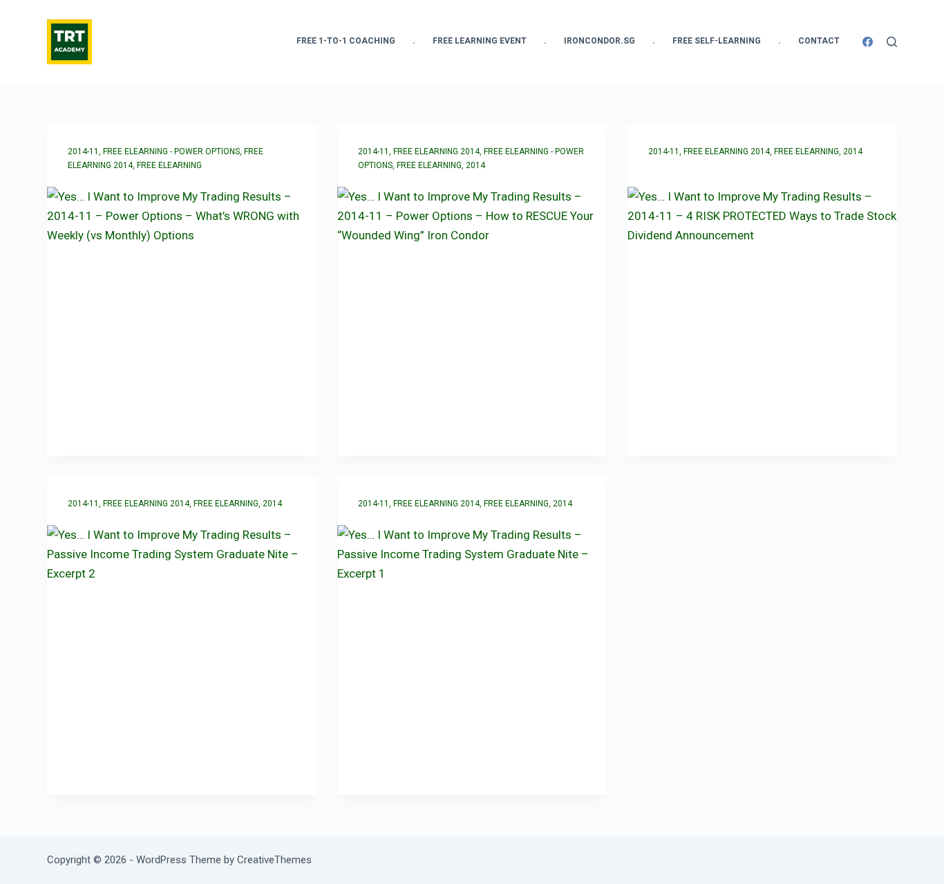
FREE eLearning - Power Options (171, 151)
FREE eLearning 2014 (436, 151)
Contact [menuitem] (819, 41)
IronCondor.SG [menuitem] (599, 41)
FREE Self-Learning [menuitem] (716, 41)
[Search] (892, 42)
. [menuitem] (414, 41)
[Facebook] (867, 42)
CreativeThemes (274, 860)
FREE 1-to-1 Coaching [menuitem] (345, 41)
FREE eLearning (169, 165)
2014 (475, 165)
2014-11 (83, 151)
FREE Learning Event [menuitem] (480, 41)
